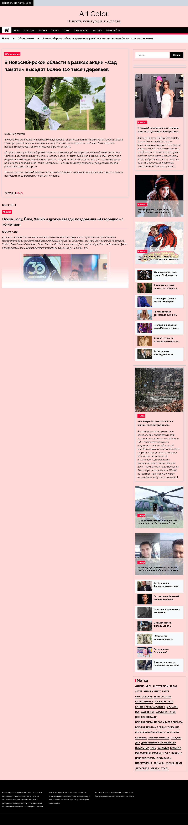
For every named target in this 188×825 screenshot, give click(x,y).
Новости (176, 753)
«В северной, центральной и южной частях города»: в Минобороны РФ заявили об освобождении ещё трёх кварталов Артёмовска (155, 423)
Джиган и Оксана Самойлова (158, 743)
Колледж (163, 748)
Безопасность (143, 696)
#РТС (148, 686)
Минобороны (143, 753)
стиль (164, 768)
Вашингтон (148, 712)
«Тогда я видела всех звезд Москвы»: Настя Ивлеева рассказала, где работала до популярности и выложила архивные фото (165, 327)
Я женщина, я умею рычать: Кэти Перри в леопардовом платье (165, 287)
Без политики (162, 696)
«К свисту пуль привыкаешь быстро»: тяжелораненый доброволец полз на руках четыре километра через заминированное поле (157, 568)
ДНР (137, 743)
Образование (81, 30)
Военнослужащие (168, 727)
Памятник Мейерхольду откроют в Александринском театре (167, 611)
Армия (147, 691)
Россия (170, 763)
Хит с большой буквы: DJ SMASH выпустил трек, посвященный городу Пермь (157, 257)
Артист (156, 691)
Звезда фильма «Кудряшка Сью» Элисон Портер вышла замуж (155, 211)
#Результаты (160, 686)
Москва (156, 753)
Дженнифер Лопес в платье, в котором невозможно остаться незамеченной (166, 300)
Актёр (138, 691)
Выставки (173, 732)
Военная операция (146, 717)
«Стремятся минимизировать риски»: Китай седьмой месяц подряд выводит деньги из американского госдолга (166, 638)
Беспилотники (144, 702)
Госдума (176, 737)
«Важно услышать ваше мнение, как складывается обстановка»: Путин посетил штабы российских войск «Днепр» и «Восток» (157, 522)
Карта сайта (113, 30)
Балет (165, 691)
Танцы (55, 30)
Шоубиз (97, 30)
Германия (141, 737)
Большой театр (164, 702)
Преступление (143, 763)
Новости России (145, 758)
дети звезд (142, 768)
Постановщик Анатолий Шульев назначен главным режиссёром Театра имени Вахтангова (166, 598)
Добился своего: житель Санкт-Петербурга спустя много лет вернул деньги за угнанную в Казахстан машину (165, 624)
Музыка (42, 30)
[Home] (6, 30)
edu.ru (19, 193)
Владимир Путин (166, 712)
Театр (66, 30)
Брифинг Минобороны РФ (150, 707)
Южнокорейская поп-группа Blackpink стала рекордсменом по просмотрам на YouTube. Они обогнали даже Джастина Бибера (166, 274)
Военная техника (145, 727)
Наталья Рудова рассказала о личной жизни (165, 313)
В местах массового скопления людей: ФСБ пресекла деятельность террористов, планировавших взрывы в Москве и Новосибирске (166, 664)
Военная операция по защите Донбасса (159, 722)
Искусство (142, 748)
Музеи (166, 753)
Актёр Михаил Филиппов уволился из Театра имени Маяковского (166, 585)
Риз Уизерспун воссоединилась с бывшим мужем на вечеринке (164, 353)
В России (172, 707)
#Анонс (139, 686)
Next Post (7, 205)
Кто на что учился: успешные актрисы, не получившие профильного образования (166, 340)
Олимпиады (164, 758)
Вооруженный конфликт (150, 732)
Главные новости (158, 737)
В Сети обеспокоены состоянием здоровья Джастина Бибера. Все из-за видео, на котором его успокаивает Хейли (158, 130)
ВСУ (137, 712)
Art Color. (94, 14)
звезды (155, 768)
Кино (17, 30)
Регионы (159, 763)
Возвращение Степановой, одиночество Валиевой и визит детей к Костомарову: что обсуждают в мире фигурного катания (166, 651)
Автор (173, 686)
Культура (29, 30)
